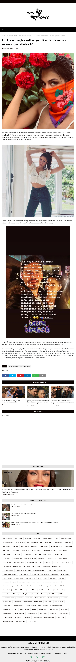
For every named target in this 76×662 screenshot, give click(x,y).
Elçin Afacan (7, 566)
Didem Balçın (7, 562)
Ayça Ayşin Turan (32, 542)
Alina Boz (28, 538)
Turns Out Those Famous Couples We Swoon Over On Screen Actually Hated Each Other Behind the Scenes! (62, 402)
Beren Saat (68, 542)
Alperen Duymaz (47, 538)
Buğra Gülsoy (63, 550)
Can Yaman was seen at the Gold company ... (24, 513)
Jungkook (53, 578)
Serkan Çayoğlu (31, 606)
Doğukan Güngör (32, 562)
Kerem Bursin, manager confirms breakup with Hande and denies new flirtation (34, 522)
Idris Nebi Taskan (30, 578)
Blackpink (34, 546)
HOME (43, 657)
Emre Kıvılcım (36, 566)
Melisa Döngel (32, 590)
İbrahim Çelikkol (49, 617)
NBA (60, 594)
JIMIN (39, 578)
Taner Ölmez (42, 609)
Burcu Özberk (36, 550)
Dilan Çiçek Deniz (19, 562)
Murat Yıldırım (53, 594)
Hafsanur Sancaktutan (10, 574)
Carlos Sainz (47, 554)
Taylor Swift (64, 609)
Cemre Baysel (58, 554)
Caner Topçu (27, 554)
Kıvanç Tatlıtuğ (7, 590)
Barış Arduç (48, 542)
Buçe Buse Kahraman (49, 550)
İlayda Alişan (60, 617)
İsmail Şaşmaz (20, 621)
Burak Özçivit (26, 550)
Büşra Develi (6, 554)
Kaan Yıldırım (36, 582)
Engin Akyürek (56, 566)
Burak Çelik (16, 550)
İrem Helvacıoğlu (8, 621)
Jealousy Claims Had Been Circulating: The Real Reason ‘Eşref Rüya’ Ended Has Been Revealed (38, 402)
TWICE (34, 609)
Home (4, 36)
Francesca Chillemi (39, 570)
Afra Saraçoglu (7, 538)
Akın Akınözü (18, 538)
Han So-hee (35, 574)
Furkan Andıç (52, 570)
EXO (41, 562)
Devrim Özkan (63, 558)
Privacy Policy (35, 657)
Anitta (56, 538)
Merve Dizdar (7, 594)
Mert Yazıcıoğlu (59, 590)
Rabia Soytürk (27, 602)
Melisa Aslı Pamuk (20, 590)
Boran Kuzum (44, 546)
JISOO (46, 578)
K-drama (62, 578)
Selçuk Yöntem (59, 602)
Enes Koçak (46, 566)
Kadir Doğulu (47, 582)
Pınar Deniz (17, 602)
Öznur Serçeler (37, 617)
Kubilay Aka (53, 586)
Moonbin (43, 594)
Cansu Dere (37, 554)
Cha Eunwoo (7, 558)
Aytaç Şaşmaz (20, 542)
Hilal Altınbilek (18, 578)
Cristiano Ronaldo (30, 558)
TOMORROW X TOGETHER (10, 609)
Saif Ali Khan (38, 602)
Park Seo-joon (7, 602)
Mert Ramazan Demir (45, 590)
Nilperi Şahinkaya (40, 598)
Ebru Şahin (48, 562)
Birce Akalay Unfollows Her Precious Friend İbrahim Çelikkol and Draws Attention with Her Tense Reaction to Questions (37, 491)
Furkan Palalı (62, 570)
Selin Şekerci (48, 602)
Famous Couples (8, 570)
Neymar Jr (29, 598)
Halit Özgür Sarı (24, 574)
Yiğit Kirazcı (43, 613)
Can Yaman (16, 554)
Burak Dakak (68, 546)
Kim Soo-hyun (31, 586)
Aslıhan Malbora (8, 542)
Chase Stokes (17, 558)
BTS (41, 542)
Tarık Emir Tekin (53, 609)
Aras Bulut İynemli (66, 538)
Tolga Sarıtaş (7, 613)
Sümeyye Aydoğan (56, 606)
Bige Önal (16, 546)
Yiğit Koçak (52, 613)
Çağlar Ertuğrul (7, 617)
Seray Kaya (6, 606)
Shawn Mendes (43, 606)
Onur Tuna (64, 598)
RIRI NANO (6, 48)
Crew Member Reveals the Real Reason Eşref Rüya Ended (11, 401)
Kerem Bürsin (21, 586)
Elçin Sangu (17, 566)
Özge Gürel (18, 617)
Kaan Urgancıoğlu (24, 582)
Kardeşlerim (56, 582)
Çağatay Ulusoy (63, 613)
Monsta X (35, 594)
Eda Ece (56, 562)
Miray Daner (26, 594)
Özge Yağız (27, 617)
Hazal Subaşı (65, 574)
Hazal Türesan (7, 578)
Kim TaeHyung (43, 586)
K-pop (14, 582)
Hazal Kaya (54, 574)
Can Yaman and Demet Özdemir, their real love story (27, 505)
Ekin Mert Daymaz (66, 562)
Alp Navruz (36, 538)
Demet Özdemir (13, 366)
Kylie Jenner (63, 586)
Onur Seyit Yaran (53, 598)
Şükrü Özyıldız (32, 621)
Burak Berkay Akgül (56, 546)
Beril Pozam (6, 546)
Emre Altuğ (26, 566)
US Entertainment (32, 613)
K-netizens (6, 582)
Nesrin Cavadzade (8, 598)
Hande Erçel (45, 574)
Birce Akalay (25, 546)
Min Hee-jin (16, 594)
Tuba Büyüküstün (19, 613)
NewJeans (20, 598)
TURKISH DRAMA (11, 36)
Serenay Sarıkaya (18, 606)
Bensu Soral (58, 542)
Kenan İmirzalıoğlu (8, 586)
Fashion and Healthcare (23, 570)
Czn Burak (41, 558)
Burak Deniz (6, 550)
